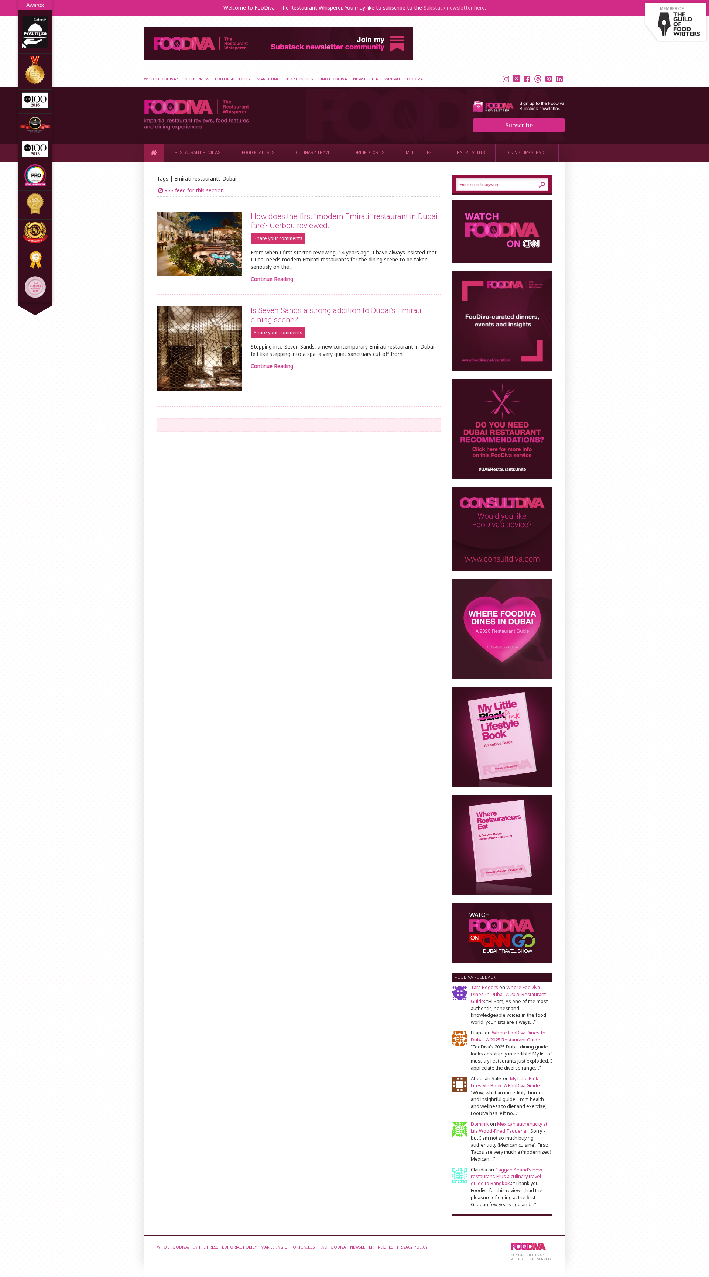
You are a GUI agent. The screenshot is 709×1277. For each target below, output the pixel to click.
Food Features (258, 152)
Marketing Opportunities (285, 79)
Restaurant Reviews (197, 152)
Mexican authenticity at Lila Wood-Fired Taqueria (509, 1127)
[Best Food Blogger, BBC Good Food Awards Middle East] (35, 131)
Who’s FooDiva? (161, 79)
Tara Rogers (484, 987)
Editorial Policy (233, 79)
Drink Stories (369, 152)
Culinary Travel (314, 152)
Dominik (480, 1124)
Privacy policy (412, 1247)
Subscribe (519, 125)
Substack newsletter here (454, 7)
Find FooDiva (333, 79)
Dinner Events (469, 152)
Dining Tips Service (527, 152)
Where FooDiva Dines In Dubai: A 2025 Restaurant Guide (508, 1036)
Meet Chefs (418, 152)
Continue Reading (272, 278)
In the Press (196, 79)
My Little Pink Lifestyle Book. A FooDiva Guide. (506, 1082)
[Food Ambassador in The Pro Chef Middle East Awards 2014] (35, 184)
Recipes (385, 1247)
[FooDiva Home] (154, 152)
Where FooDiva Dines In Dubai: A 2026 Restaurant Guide (508, 994)
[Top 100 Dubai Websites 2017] (35, 82)
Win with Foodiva (403, 79)
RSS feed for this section (194, 190)
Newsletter (366, 79)
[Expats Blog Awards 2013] (35, 212)
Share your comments (278, 238)
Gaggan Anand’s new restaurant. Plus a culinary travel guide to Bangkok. (506, 1177)
